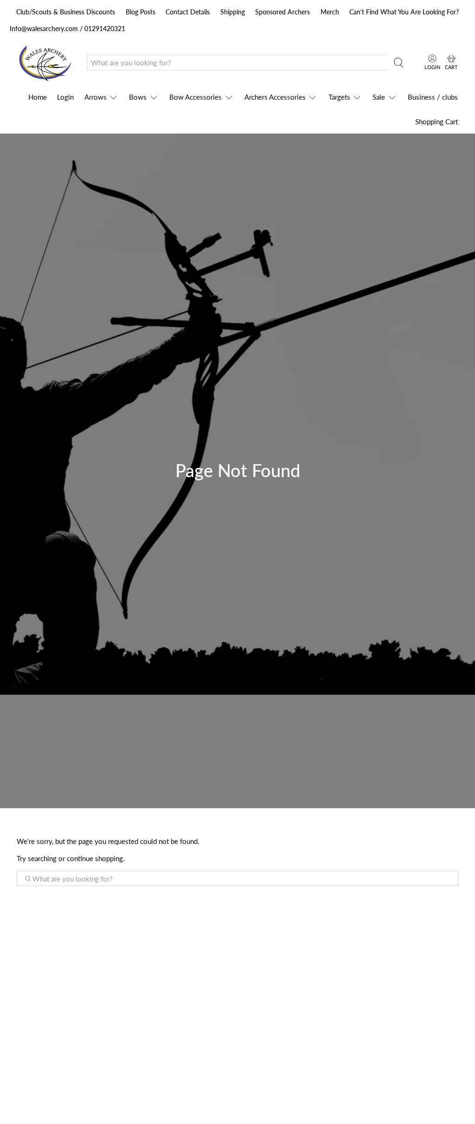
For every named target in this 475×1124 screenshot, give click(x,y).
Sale (378, 97)
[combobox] (238, 62)
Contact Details (188, 12)
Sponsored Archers (282, 12)
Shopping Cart (436, 121)
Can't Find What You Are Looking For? (404, 12)
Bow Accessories (195, 97)
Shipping (232, 12)
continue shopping (95, 858)
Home (37, 97)
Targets (339, 97)
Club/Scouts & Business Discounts (65, 12)
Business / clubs (433, 97)
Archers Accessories (275, 97)
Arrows (95, 97)
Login (65, 97)
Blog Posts (140, 12)
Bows (138, 97)
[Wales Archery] (45, 63)
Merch (330, 12)
